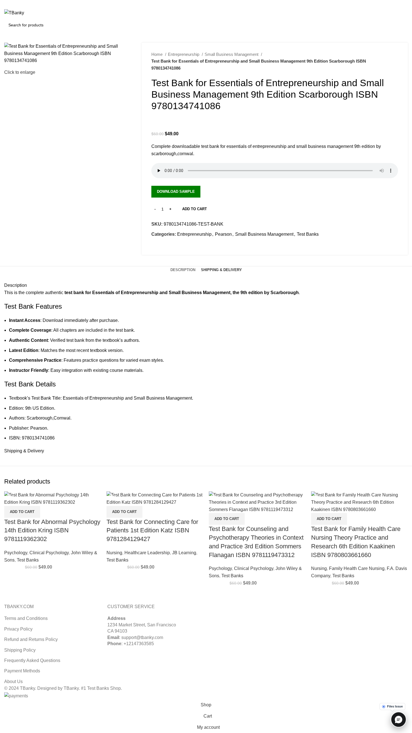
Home (157, 54)
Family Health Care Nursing (357, 568)
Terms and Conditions (26, 618)
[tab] (182, 269)
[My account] (380, 13)
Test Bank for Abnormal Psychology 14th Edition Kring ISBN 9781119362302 (52, 530)
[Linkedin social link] (404, 3)
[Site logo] (14, 12)
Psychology (15, 552)
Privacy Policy (18, 629)
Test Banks (308, 234)
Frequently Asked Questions (32, 660)
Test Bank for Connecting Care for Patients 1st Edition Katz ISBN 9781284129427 (152, 530)
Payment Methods (22, 670)
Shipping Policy (20, 650)
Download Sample (176, 191)
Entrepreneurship (184, 54)
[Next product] (395, 61)
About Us (13, 681)
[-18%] (257, 502)
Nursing (114, 552)
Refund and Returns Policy (31, 639)
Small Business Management (232, 54)
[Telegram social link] (182, 247)
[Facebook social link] (156, 247)
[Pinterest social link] (398, 3)
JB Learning (184, 552)
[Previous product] (384, 61)
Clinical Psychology (49, 552)
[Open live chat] (398, 719)
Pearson (223, 234)
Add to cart (194, 209)
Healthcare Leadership (147, 552)
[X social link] (391, 3)
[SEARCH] (401, 25)
